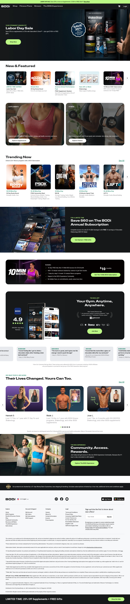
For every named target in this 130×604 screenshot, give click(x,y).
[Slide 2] (62, 427)
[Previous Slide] (3, 405)
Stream (37, 6)
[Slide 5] (67, 427)
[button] (65, 124)
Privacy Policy (89, 528)
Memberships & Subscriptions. (94, 547)
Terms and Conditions (102, 528)
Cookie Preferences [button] (70, 518)
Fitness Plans (26, 6)
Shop (15, 6)
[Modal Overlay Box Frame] (99, 518)
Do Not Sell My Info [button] (70, 519)
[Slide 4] (65, 427)
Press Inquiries (50, 520)
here (122, 551)
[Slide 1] (60, 427)
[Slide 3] (64, 427)
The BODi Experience (53, 6)
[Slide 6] (69, 427)
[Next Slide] (127, 78)
